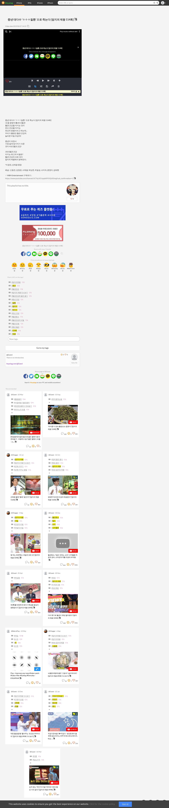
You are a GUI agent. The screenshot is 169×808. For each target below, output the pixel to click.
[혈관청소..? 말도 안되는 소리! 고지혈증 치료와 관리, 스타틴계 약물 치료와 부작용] (63, 543)
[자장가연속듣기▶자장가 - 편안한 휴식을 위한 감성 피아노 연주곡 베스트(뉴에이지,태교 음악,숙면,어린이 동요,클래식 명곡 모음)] (63, 721)
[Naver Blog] (42, 56)
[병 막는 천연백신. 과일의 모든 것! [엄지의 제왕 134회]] (25, 543)
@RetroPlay (15, 631)
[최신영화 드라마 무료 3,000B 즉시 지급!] (42, 230)
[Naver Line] (53, 56)
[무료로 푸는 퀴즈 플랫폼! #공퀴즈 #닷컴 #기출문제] (42, 212)
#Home (19, 3)
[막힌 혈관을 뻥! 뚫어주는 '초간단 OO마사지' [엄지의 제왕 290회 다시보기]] (25, 721)
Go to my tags (42, 348)
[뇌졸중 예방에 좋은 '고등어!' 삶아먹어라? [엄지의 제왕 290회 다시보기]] (63, 661)
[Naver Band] (58, 56)
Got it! (125, 804)
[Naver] (36, 56)
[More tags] (12, 413)
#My (29, 3)
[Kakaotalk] (47, 56)
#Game (40, 3)
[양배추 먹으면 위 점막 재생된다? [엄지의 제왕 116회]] (63, 485)
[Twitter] (31, 56)
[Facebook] (25, 56)
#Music (50, 3)
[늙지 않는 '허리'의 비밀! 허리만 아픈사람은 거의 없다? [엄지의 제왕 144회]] (44, 775)
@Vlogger (14, 455)
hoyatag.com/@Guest (14, 364)
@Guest (9, 355)
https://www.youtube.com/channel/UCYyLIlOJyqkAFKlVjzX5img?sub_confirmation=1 (39, 178)
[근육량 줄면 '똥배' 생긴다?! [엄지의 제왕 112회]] (25, 485)
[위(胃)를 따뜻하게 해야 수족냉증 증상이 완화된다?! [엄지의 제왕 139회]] (25, 593)
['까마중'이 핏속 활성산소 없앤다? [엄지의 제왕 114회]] (63, 414)
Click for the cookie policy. (102, 804)
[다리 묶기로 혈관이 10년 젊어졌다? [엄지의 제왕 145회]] (63, 603)
